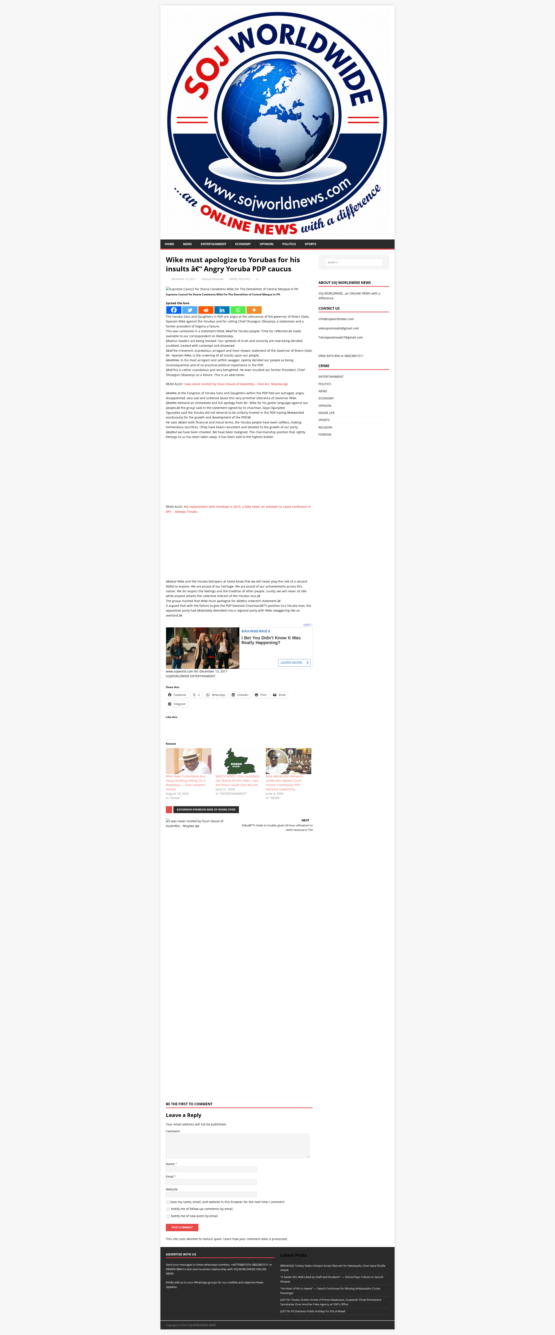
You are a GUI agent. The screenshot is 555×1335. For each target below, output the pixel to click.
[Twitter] (190, 310)
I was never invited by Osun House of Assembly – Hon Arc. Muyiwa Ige (236, 384)
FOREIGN (324, 434)
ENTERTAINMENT (213, 244)
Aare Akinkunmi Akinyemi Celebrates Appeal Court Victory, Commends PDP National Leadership (284, 782)
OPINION (266, 244)
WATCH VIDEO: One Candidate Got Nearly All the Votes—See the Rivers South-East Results (237, 780)
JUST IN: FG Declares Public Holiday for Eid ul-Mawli (312, 1311)
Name (170, 1164)
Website (172, 1189)
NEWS (187, 244)
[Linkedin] (222, 310)
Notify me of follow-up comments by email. (202, 1209)
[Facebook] (173, 310)
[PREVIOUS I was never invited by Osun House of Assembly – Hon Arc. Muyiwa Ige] (202, 955)
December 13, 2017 (183, 279)
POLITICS (289, 244)
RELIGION (325, 427)
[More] (254, 310)
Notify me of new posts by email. (195, 1216)
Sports (310, 244)
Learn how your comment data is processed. (255, 1239)
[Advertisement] (239, 474)
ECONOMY (243, 244)
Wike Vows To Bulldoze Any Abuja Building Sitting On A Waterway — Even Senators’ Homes (186, 782)
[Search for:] (354, 262)
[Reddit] (206, 310)
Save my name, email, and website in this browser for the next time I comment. (227, 1202)
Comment (173, 1131)
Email (170, 1176)
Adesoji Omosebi (212, 279)
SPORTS (324, 420)
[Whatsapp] (238, 310)
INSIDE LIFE (326, 413)
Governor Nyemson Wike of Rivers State (206, 809)
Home (169, 244)
